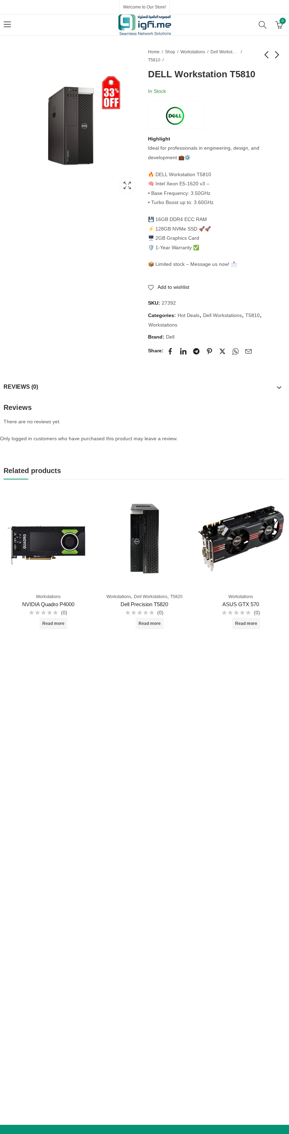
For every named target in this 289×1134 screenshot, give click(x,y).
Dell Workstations (224, 51)
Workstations (192, 51)
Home (154, 51)
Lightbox (127, 185)
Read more (53, 623)
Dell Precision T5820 (144, 604)
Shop (170, 51)
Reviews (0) (21, 387)
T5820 (176, 596)
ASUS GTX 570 (240, 604)
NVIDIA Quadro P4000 (48, 604)
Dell (170, 337)
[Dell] (176, 114)
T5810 (154, 60)
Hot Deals (188, 315)
